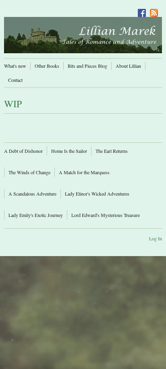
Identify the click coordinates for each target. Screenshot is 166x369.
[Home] (83, 35)
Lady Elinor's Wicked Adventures (97, 193)
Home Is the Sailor (69, 151)
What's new (15, 66)
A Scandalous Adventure (32, 193)
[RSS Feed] (156, 11)
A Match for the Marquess (84, 172)
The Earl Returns (111, 151)
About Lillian (128, 66)
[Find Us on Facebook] (144, 11)
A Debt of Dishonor (23, 151)
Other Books (47, 66)
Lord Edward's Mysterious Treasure (105, 215)
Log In (155, 238)
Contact (15, 80)
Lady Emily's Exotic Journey (35, 215)
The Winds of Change (29, 172)
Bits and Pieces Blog (87, 66)
